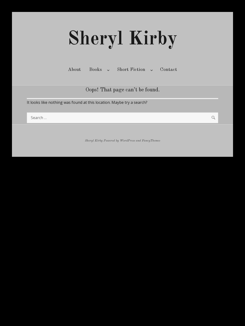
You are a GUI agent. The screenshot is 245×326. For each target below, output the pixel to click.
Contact (168, 69)
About (74, 69)
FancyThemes (151, 140)
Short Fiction (131, 69)
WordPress (127, 140)
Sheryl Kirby (122, 39)
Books (95, 69)
